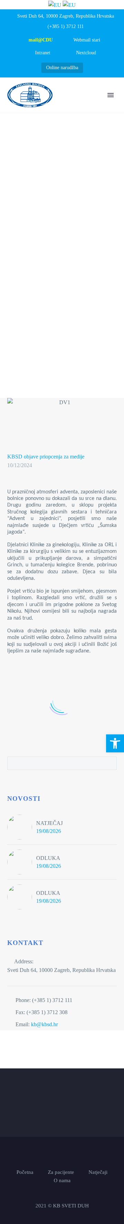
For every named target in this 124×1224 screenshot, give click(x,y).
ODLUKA (48, 858)
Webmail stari (86, 40)
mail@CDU (41, 40)
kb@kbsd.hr (44, 1024)
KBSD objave (22, 457)
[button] (115, 743)
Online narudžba (62, 67)
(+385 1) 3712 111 (66, 26)
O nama (101, 105)
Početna (66, 105)
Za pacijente (61, 1172)
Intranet (42, 52)
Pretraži (109, 763)
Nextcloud (86, 52)
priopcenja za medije (62, 457)
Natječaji (98, 1172)
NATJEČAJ (49, 823)
